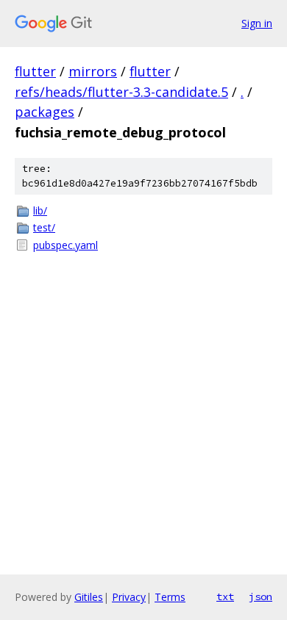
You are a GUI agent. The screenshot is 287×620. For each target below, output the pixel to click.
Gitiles (88, 597)
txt (225, 596)
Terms (170, 597)
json (260, 596)
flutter (35, 71)
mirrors (92, 71)
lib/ (40, 210)
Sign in (256, 23)
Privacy (129, 597)
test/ (44, 227)
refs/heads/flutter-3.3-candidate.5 (121, 92)
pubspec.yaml (65, 245)
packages (44, 111)
